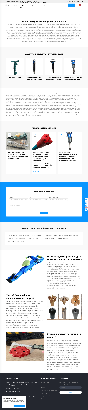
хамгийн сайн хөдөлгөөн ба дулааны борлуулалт (23, 238)
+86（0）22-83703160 (15, 388)
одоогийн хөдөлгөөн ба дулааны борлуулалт (54, 238)
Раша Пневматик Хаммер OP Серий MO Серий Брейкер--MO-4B (53, 78)
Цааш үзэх (10, 163)
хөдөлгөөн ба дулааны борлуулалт (19, 235)
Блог (21, 7)
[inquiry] (86, 199)
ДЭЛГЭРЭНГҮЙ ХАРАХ (15, 66)
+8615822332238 (17, 394)
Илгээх (44, 213)
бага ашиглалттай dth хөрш (16, 241)
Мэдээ (45, 2)
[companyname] (11, 5)
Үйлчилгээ (41, 5)
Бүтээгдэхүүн (34, 2)
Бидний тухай (24, 2)
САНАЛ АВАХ (71, 5)
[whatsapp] (86, 202)
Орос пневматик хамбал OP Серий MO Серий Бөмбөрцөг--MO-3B (34, 78)
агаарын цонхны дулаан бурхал (42, 235)
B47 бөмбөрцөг (15, 77)
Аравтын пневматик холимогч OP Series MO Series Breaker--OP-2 (73, 78)
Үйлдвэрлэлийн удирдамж (28, 5)
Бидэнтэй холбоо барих (54, 5)
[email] (86, 205)
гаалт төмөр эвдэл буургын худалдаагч (66, 235)
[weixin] (86, 209)
